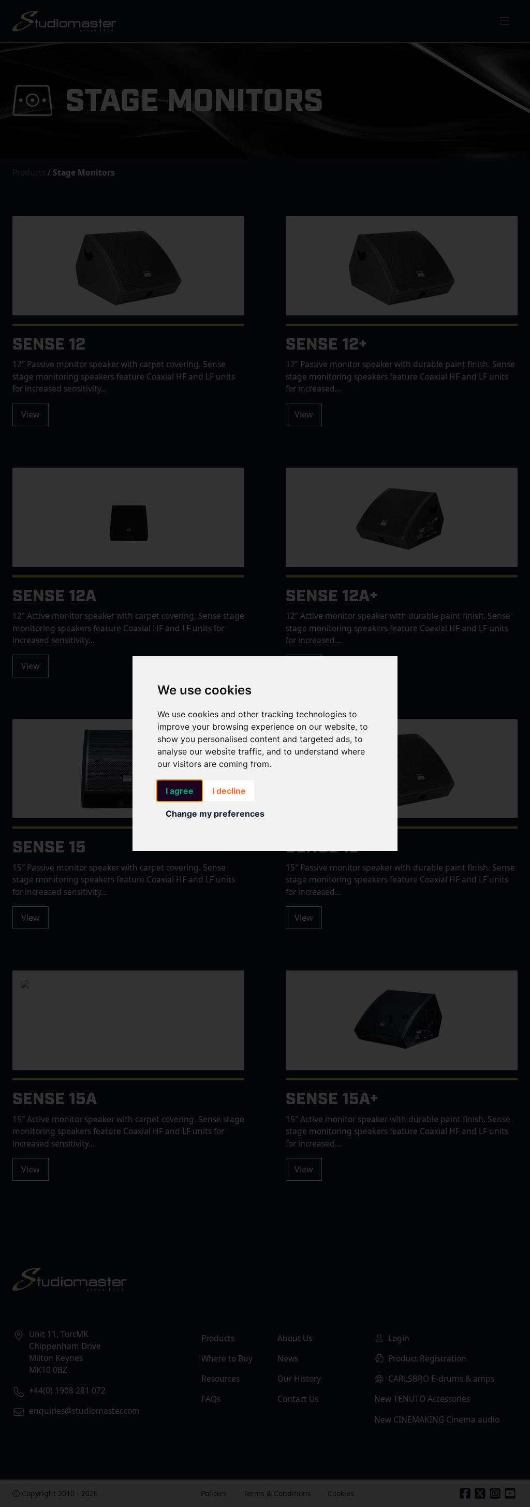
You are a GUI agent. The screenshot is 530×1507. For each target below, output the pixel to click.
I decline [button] (229, 791)
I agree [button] (180, 791)
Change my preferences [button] (215, 813)
